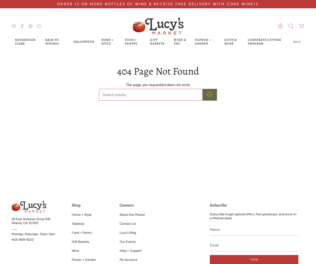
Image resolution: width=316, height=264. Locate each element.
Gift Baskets (81, 242)
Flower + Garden (84, 260)
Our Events (128, 242)
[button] (291, 26)
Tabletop (78, 224)
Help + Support (131, 251)
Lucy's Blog (128, 233)
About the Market (132, 215)
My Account (128, 260)
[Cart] (301, 26)
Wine (75, 251)
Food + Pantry (82, 233)
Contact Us (128, 224)
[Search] (210, 95)
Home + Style (82, 215)
